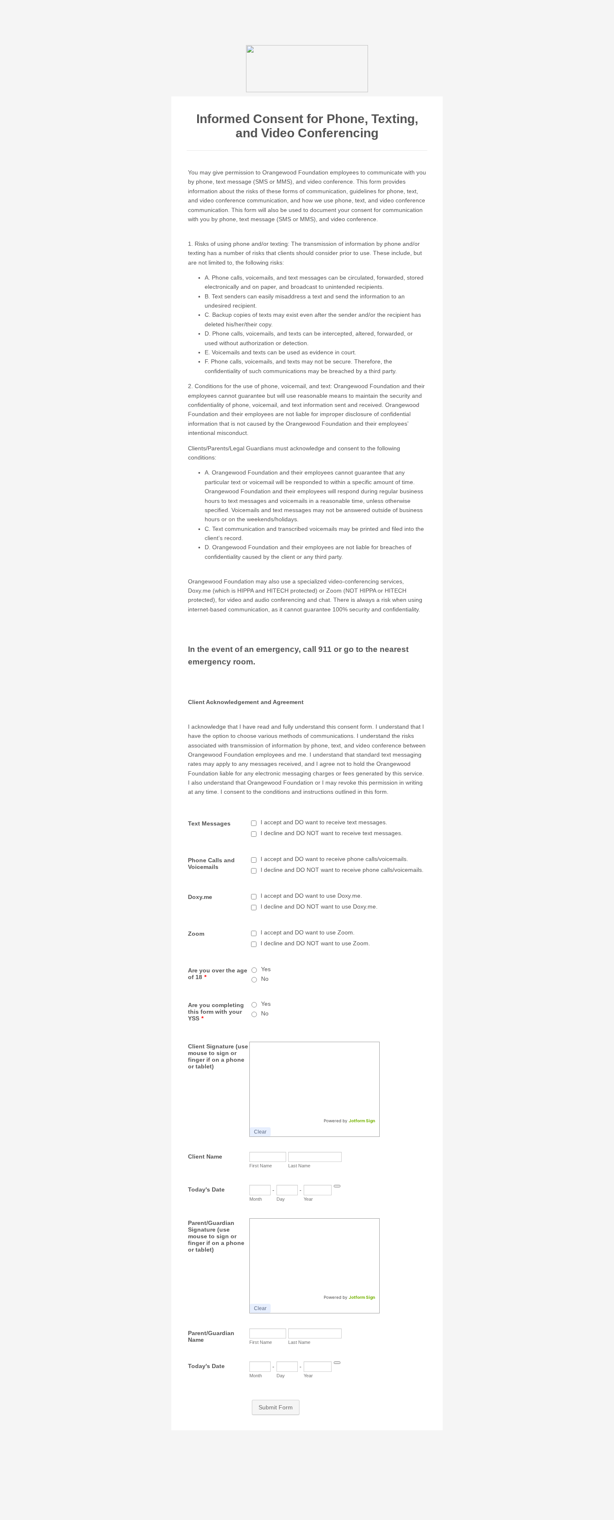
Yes (266, 969)
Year (308, 1199)
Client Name (205, 1156)
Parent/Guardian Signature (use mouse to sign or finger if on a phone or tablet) (216, 1236)
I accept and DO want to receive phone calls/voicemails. (334, 859)
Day (281, 1199)
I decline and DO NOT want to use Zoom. (315, 943)
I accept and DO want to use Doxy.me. (311, 895)
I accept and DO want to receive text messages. (324, 822)
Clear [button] (260, 1132)
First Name (260, 1165)
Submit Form (276, 1407)
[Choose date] (337, 1186)
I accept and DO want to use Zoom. (308, 932)
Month (255, 1199)
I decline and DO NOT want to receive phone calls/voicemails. (342, 869)
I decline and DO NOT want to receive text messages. (332, 833)
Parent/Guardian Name (211, 1336)
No (265, 978)
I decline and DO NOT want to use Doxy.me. (319, 906)
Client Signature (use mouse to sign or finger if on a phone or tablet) (218, 1056)
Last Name (299, 1165)
